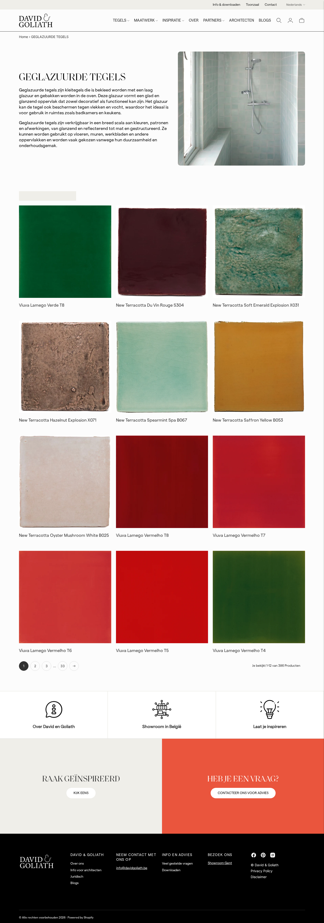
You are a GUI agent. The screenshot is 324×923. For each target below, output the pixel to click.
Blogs (74, 883)
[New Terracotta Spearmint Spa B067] (162, 367)
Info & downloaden (226, 4)
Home (23, 37)
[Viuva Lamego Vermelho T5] (162, 597)
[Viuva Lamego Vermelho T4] (259, 597)
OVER (194, 20)
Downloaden (171, 870)
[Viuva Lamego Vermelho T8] (162, 482)
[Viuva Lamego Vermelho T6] (65, 597)
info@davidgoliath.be (131, 868)
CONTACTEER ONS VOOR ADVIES (243, 793)
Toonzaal (252, 4)
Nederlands (294, 4)
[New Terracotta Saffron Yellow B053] (259, 367)
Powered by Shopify (80, 917)
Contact (271, 4)
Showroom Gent (220, 863)
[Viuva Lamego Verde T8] (65, 251)
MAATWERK (144, 20)
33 (62, 666)
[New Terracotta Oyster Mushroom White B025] (65, 482)
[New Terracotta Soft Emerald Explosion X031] (259, 251)
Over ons (77, 863)
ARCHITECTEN (241, 20)
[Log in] (290, 20)
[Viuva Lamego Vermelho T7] (259, 482)
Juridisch (76, 876)
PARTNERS (212, 20)
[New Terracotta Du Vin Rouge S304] (162, 251)
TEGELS (119, 20)
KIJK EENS (81, 793)
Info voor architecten (86, 870)
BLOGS (265, 20)
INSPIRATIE (171, 20)
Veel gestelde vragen (177, 863)
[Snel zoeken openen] (279, 20)
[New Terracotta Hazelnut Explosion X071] (65, 367)
